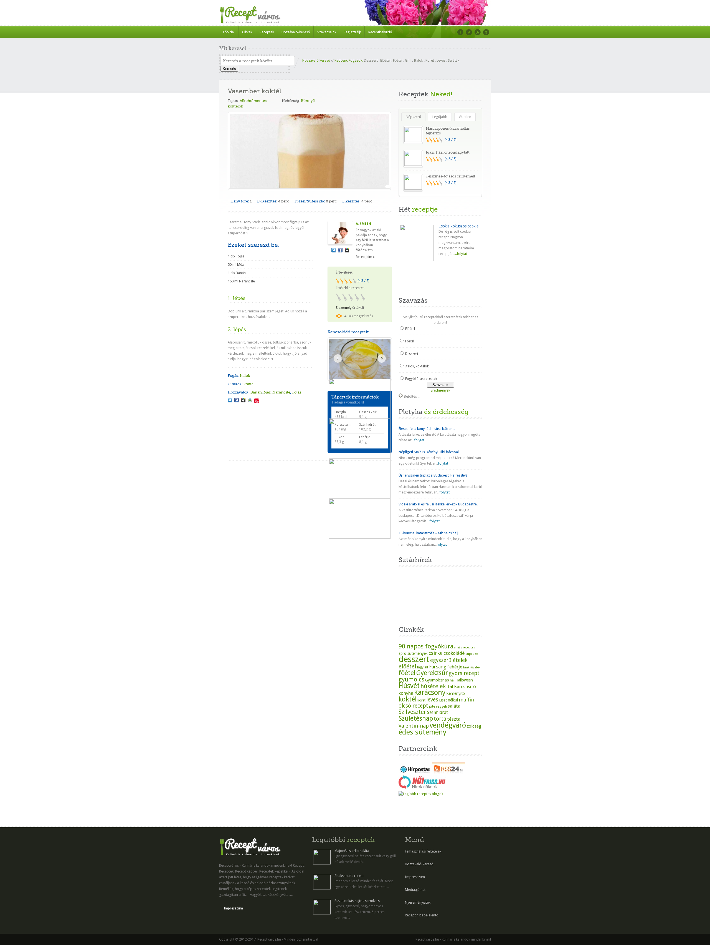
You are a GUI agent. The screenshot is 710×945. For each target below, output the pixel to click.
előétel (407, 666)
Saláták (453, 60)
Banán (256, 392)
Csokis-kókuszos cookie (458, 226)
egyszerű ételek (449, 660)
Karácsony (429, 692)
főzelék (475, 667)
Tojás (296, 392)
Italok (418, 60)
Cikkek (247, 32)
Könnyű (308, 101)
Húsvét (409, 686)
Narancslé (281, 392)
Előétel (385, 60)
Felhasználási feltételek (423, 851)
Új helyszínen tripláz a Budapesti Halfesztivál (433, 475)
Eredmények (440, 390)
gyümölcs (411, 679)
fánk (466, 667)
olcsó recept (413, 706)
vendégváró (448, 725)
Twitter (469, 32)
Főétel (397, 60)
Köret (429, 60)
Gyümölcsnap (437, 680)
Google (486, 32)
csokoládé (454, 653)
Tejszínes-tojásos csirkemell (450, 176)
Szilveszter (412, 711)
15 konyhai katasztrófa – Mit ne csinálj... (430, 533)
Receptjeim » (365, 257)
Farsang (437, 667)
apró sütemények (413, 653)
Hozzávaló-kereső (296, 32)
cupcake (471, 654)
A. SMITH (363, 224)
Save (256, 400)
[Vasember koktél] (230, 400)
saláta (454, 706)
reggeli (441, 706)
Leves (441, 60)
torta (440, 719)
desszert (414, 659)
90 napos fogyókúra (426, 646)
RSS (478, 32)
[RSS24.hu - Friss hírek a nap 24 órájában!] (448, 772)
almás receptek (464, 647)
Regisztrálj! (352, 32)
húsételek (433, 686)
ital (450, 686)
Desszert (371, 60)
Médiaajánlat (415, 890)
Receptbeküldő (380, 32)
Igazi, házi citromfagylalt (448, 152)
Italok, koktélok (417, 366)
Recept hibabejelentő (421, 915)
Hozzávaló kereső (316, 60)
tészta (453, 719)
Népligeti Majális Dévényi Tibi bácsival (429, 452)
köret (421, 700)
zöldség (474, 726)
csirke (435, 653)
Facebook (460, 32)
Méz (267, 392)
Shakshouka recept (349, 876)
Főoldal (229, 32)
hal (452, 680)
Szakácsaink (326, 32)
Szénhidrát (437, 712)
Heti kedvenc (412, 278)
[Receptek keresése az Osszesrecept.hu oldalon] (421, 794)
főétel (407, 673)
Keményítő (455, 693)
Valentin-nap (414, 726)
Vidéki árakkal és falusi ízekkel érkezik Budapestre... (439, 504)
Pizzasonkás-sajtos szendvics (357, 901)
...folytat (460, 254)
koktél (249, 384)
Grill (408, 60)
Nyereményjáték (417, 902)
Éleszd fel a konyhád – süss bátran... (427, 429)
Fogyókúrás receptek (421, 379)
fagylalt (422, 667)
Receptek (267, 32)
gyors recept (464, 673)
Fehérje (454, 667)
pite (432, 706)
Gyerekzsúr (432, 672)
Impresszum (233, 908)
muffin (466, 700)
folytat (419, 440)
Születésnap (416, 718)
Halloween (464, 680)
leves (432, 699)
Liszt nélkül (448, 700)
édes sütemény (423, 732)
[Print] (250, 400)
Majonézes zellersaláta (351, 851)
